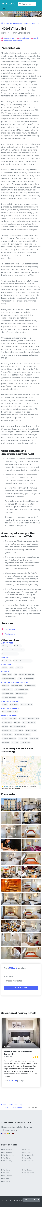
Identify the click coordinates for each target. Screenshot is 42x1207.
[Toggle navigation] (3, 8)
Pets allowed (24, 38)
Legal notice (31, 1200)
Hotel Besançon (7, 1155)
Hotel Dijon (5, 1158)
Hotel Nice (5, 1173)
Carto (18, 786)
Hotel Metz (26, 1158)
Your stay (8, 976)
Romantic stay (9, 38)
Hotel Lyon (26, 1152)
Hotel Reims (6, 1181)
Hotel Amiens (6, 1149)
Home (3, 1105)
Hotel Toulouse (28, 1173)
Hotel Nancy (6, 1170)
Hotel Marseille (28, 1155)
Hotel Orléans (6, 1176)
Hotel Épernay (6, 1161)
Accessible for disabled (13, 41)
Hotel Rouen (27, 1170)
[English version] (5, 1135)
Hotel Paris (5, 1178)
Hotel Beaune (6, 1152)
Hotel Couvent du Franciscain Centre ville (18, 1052)
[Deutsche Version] (13, 1135)
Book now (21, 988)
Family (36, 38)
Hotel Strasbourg (15, 1105)
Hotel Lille (26, 1149)
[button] (2, 12)
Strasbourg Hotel (8, 4)
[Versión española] (8, 1135)
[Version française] (2, 1135)
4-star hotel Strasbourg (13, 1107)
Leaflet (5, 786)
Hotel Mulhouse (28, 1161)
